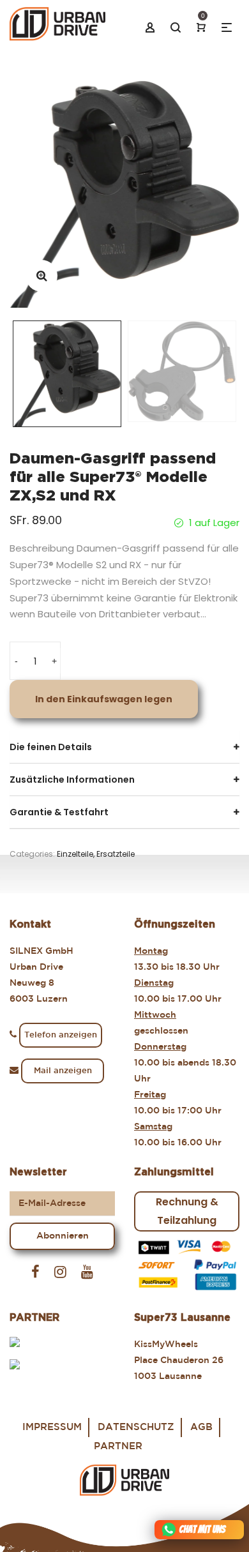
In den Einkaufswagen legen (103, 699)
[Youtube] (87, 1272)
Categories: (32, 853)
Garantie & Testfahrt (59, 812)
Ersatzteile (115, 853)
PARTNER (118, 1446)
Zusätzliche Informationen (72, 779)
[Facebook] (35, 1272)
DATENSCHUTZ (136, 1427)
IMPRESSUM (52, 1427)
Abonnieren (62, 1236)
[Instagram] (60, 1272)
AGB (201, 1427)
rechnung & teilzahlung (187, 1211)
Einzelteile (75, 853)
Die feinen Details (51, 747)
